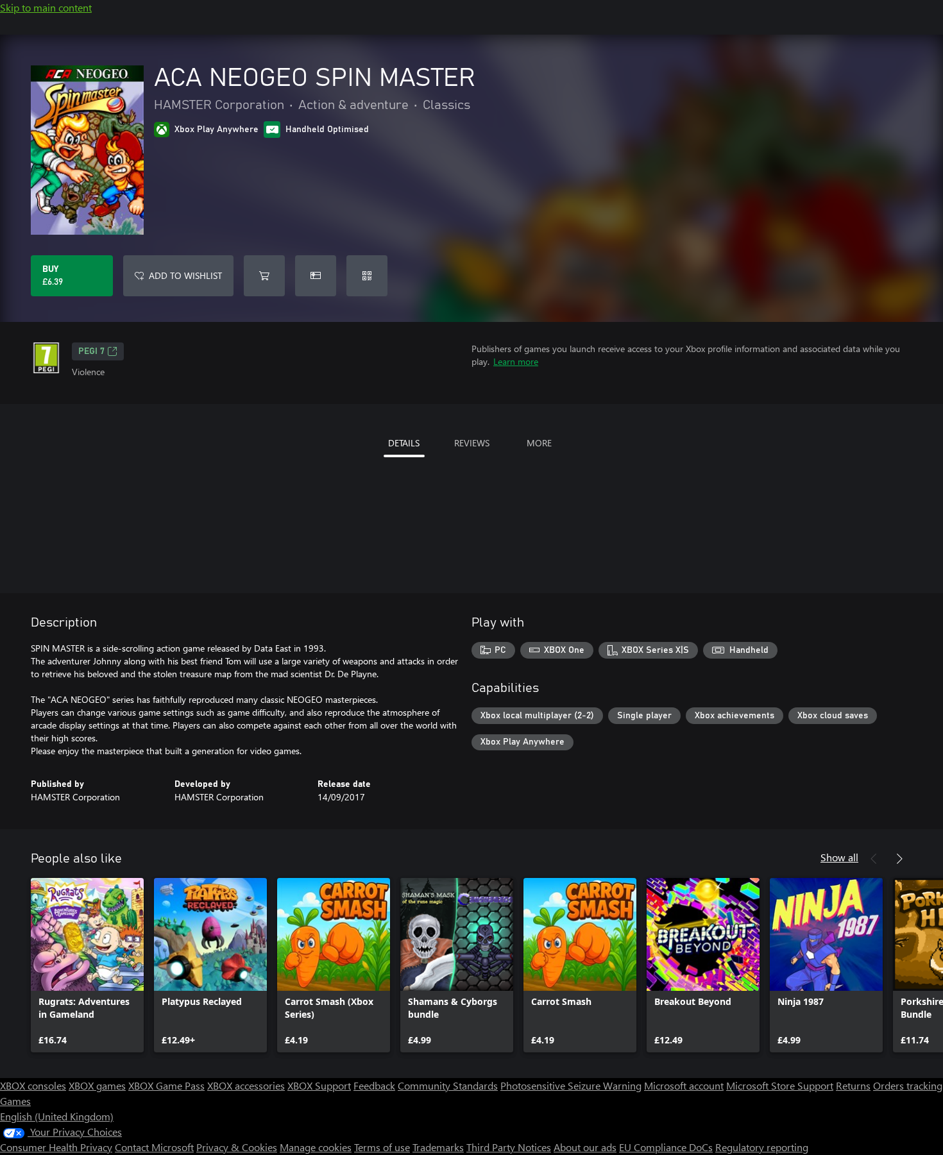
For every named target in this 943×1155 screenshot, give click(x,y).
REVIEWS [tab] (471, 443)
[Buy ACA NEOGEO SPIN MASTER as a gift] (315, 275)
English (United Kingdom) (57, 1116)
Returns (853, 1085)
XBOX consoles (33, 1085)
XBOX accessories (246, 1085)
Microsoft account (684, 1085)
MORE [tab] (539, 443)
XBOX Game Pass (166, 1085)
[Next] (899, 859)
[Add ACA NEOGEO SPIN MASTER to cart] (264, 275)
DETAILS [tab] (404, 443)
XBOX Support (319, 1085)
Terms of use (382, 1147)
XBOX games (97, 1085)
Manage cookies (316, 1147)
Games (15, 1101)
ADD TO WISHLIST (185, 275)
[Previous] (874, 859)
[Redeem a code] (366, 275)
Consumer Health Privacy (56, 1147)
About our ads (585, 1147)
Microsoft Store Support (779, 1085)
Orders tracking (907, 1085)
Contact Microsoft (154, 1147)
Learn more (515, 361)
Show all (839, 857)
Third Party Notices (508, 1147)
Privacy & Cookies (236, 1147)
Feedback (374, 1085)
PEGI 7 (91, 351)
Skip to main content (46, 7)
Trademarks (438, 1147)
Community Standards (448, 1085)
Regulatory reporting (761, 1147)
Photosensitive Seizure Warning (570, 1085)
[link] (87, 965)
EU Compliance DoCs (666, 1147)
